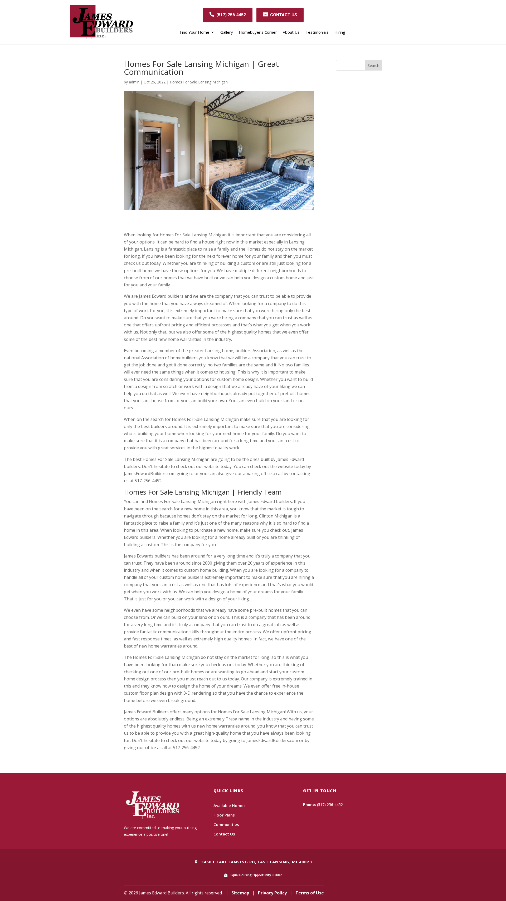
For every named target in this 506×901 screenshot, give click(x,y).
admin (134, 81)
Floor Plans (224, 815)
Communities (226, 824)
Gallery (226, 32)
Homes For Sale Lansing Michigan (199, 81)
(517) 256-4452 (231, 14)
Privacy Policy (272, 893)
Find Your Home (194, 32)
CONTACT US (283, 14)
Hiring (339, 32)
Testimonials (317, 32)
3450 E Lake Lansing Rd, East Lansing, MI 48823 (256, 861)
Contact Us (224, 834)
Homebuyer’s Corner (258, 32)
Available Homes (229, 805)
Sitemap (240, 893)
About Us (291, 32)
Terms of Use (309, 893)
